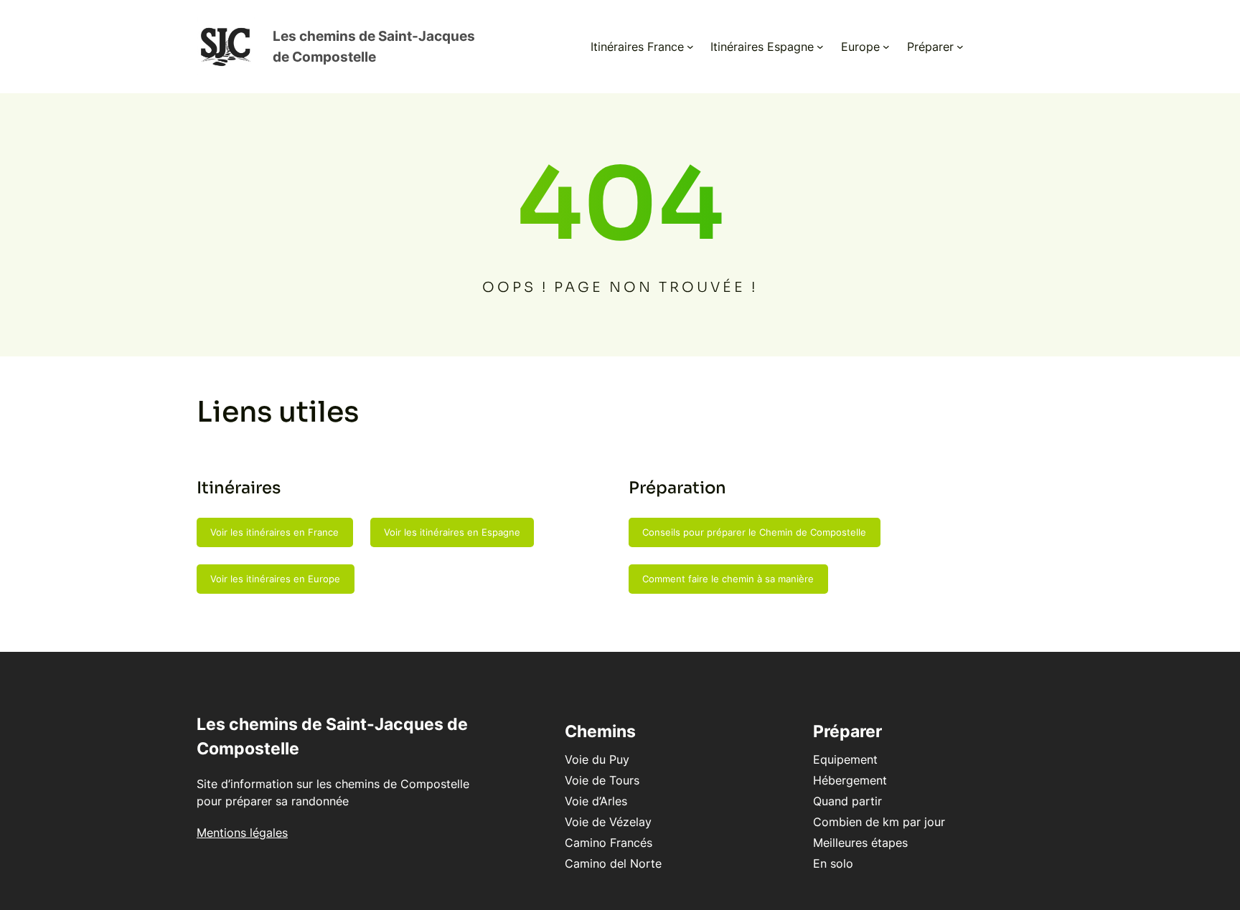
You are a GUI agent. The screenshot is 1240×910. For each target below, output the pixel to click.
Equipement (845, 759)
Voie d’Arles (596, 801)
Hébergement (850, 780)
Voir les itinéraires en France (274, 532)
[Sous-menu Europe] (886, 46)
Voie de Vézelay (608, 822)
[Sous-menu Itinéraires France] (690, 46)
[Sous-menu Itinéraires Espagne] (820, 46)
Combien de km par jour (879, 822)
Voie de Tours (602, 780)
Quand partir (847, 801)
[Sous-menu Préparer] (960, 46)
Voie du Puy (597, 759)
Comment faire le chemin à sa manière (728, 578)
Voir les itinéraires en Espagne (452, 532)
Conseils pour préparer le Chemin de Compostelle (754, 532)
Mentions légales (242, 832)
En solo (833, 863)
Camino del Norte (613, 863)
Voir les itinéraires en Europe (275, 578)
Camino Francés (608, 842)
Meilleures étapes (860, 842)
